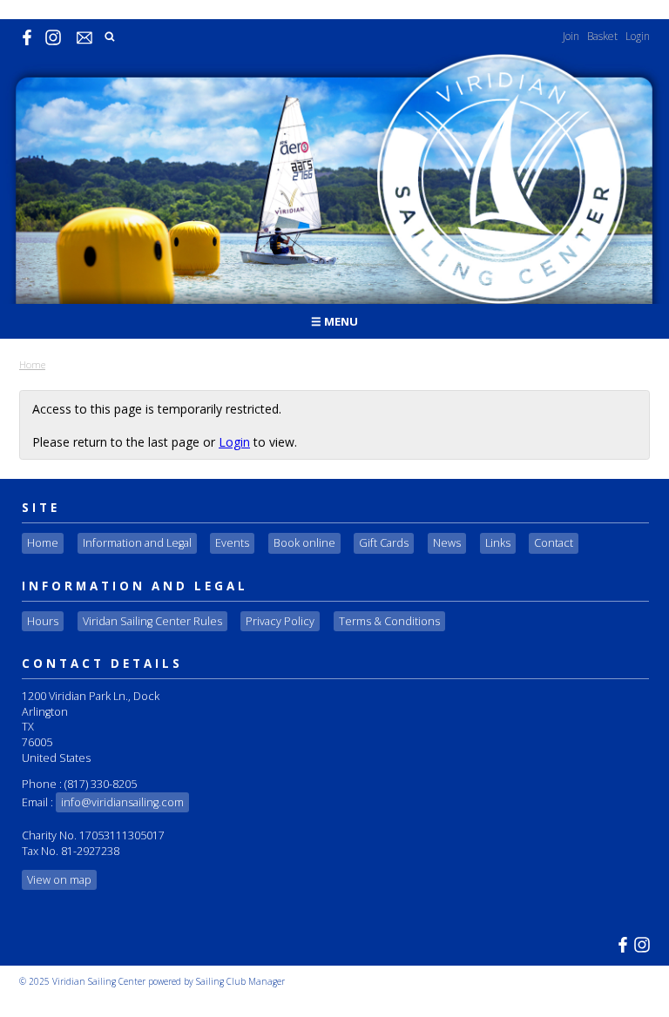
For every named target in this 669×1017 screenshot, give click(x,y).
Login (637, 36)
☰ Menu (334, 321)
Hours (42, 621)
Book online (304, 542)
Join (571, 36)
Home (32, 364)
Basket (602, 36)
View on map (59, 879)
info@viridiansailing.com (122, 802)
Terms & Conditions (389, 621)
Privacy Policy (280, 621)
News (447, 542)
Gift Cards (384, 542)
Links (497, 542)
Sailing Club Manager (240, 981)
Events (232, 542)
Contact (553, 542)
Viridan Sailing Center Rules (152, 621)
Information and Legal (137, 542)
